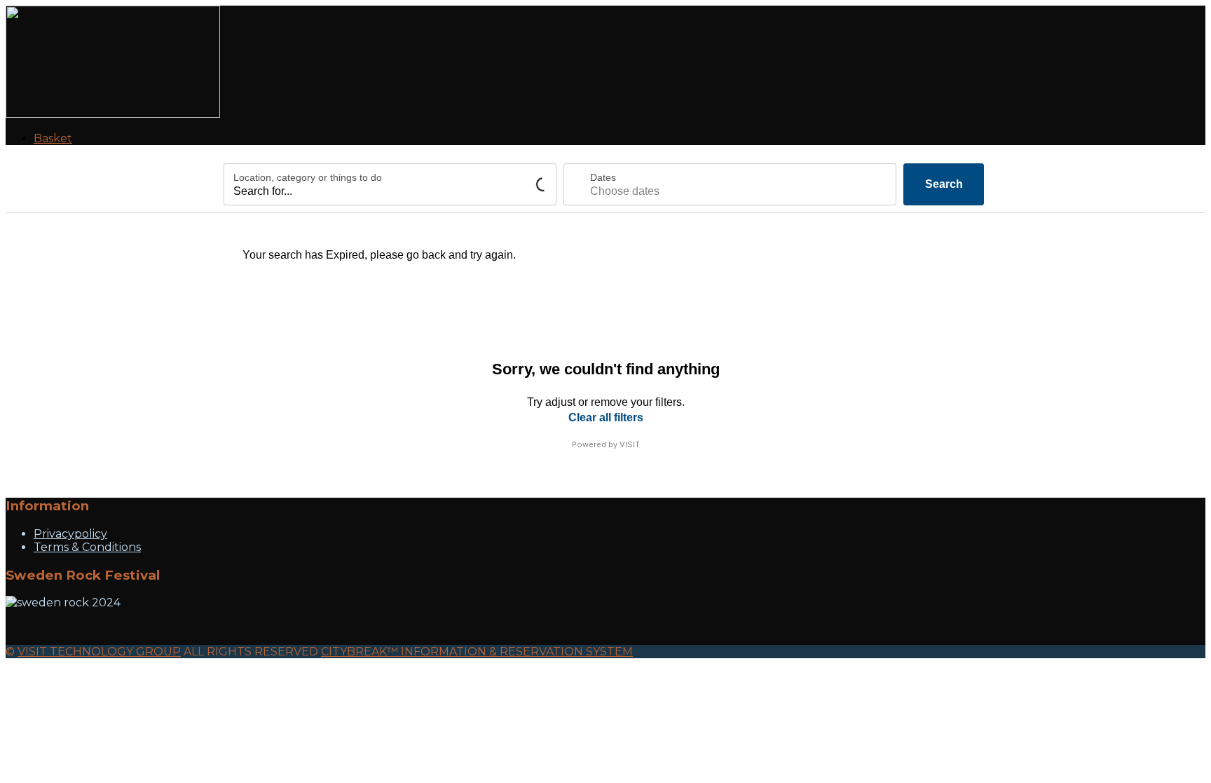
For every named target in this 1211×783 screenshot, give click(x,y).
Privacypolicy (70, 533)
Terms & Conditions (87, 547)
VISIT (630, 444)
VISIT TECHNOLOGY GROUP (99, 651)
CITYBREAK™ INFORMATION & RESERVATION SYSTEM (477, 651)
